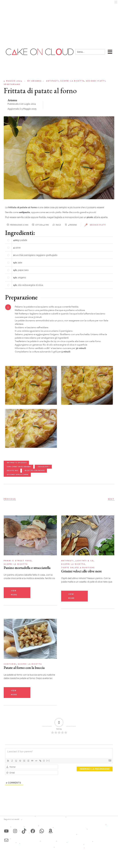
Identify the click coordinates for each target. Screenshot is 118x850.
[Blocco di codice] (36, 760)
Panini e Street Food (18, 561)
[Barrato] (20, 760)
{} (44, 760)
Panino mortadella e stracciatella (27, 567)
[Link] (40, 760)
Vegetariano (12, 84)
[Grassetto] (8, 760)
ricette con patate (35, 471)
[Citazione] (32, 760)
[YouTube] (6, 831)
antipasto (24, 212)
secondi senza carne (18, 475)
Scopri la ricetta (72, 81)
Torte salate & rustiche (78, 568)
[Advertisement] (59, 21)
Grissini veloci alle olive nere (81, 571)
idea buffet (44, 467)
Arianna (34, 81)
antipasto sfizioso (17, 463)
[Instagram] (15, 831)
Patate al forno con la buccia (24, 667)
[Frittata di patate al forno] (31, 385)
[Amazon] (50, 831)
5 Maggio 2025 (13, 81)
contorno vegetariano (19, 467)
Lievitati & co (84, 561)
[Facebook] (32, 831)
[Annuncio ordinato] (24, 760)
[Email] (6, 840)
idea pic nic (12, 471)
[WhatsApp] (41, 831)
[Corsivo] (12, 760)
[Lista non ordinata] (28, 760)
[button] (115, 3)
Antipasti (52, 81)
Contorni (10, 664)
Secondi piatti (95, 81)
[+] (48, 760)
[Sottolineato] (16, 760)
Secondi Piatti (98, 225)
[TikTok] (24, 831)
